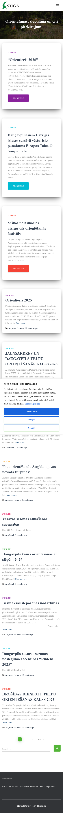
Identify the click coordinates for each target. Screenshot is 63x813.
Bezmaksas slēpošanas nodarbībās (30, 603)
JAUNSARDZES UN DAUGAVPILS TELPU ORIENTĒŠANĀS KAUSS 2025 (31, 358)
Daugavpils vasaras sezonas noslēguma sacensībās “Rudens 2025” (28, 659)
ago (31, 328)
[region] (31, 406)
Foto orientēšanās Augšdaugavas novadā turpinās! (29, 469)
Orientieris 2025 (18, 300)
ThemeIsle (41, 805)
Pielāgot (31, 419)
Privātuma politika (10, 786)
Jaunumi (12, 52)
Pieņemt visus (31, 411)
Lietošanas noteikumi (29, 786)
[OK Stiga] (11, 5)
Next (40, 739)
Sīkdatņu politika (32, 403)
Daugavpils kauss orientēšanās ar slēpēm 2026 (29, 556)
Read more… (21, 323)
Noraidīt (31, 427)
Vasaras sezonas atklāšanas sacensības (24, 521)
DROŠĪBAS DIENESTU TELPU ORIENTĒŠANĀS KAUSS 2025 (29, 696)
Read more (18, 98)
